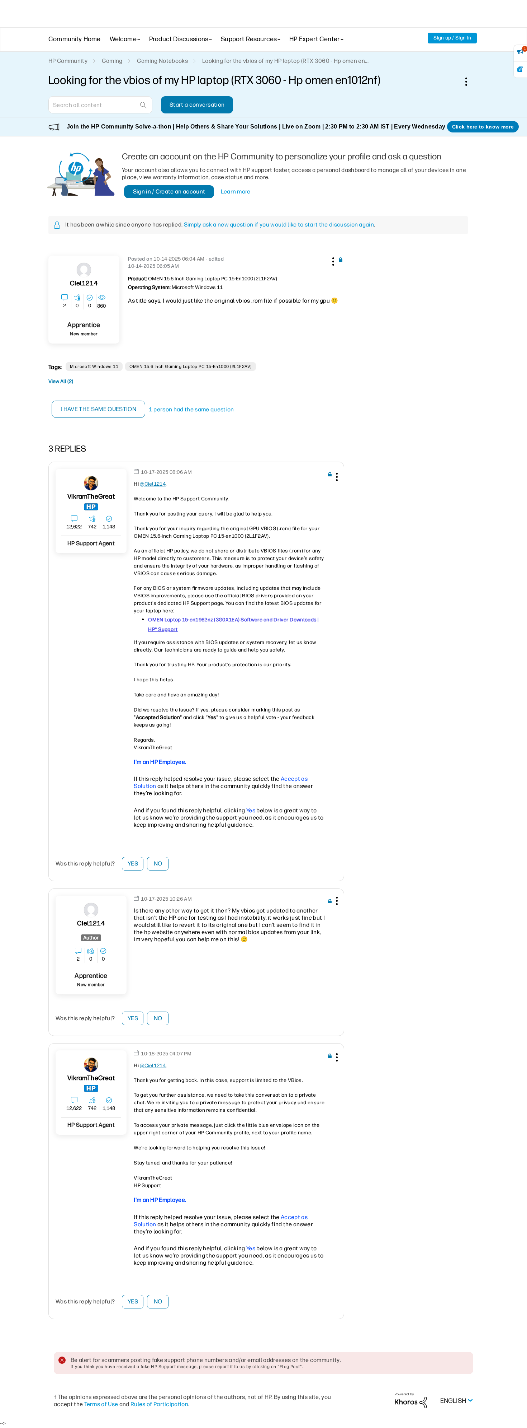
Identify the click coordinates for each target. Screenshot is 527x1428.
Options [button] (470, 81)
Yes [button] (133, 863)
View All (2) (60, 381)
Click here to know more (483, 127)
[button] (332, 260)
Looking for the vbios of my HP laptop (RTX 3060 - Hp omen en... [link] (285, 60)
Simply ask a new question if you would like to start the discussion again (279, 224)
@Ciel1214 (153, 484)
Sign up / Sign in (452, 38)
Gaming (112, 60)
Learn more (236, 191)
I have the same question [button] (98, 409)
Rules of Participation (159, 1404)
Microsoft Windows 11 (94, 366)
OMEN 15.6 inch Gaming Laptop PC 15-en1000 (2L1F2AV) (190, 366)
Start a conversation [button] (197, 104)
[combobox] (100, 104)
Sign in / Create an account (169, 191)
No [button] (158, 863)
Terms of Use (101, 1404)
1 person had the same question (191, 409)
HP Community (67, 60)
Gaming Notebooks (162, 60)
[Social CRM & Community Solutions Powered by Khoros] (411, 1400)
